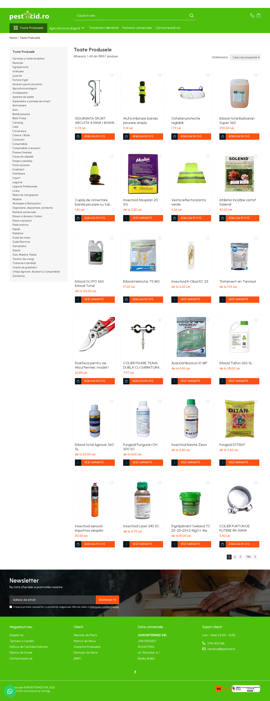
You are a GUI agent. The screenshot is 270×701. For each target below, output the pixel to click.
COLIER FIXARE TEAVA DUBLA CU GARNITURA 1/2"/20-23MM (141, 365)
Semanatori (19, 246)
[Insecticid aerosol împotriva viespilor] (95, 500)
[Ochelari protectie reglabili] (191, 92)
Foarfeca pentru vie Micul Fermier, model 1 (92, 365)
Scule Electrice (21, 241)
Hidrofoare (18, 173)
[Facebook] (135, 672)
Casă (15, 126)
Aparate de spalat (23, 96)
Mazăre (17, 199)
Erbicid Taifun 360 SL (235, 363)
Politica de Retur (85, 641)
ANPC (77, 658)
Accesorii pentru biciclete (27, 84)
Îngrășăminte (20, 67)
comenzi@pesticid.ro (221, 649)
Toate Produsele (31, 28)
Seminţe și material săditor (28, 58)
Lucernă (17, 75)
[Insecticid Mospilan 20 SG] (143, 174)
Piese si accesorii (22, 220)
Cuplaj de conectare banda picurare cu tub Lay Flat (92, 202)
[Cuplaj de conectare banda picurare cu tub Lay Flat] (95, 174)
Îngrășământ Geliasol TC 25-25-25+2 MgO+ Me (191, 528)
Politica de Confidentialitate (104, 607)
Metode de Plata (85, 635)
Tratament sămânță (103, 28)
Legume (17, 182)
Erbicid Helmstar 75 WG (141, 281)
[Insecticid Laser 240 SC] (143, 500)
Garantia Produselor (87, 647)
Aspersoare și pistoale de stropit (31, 101)
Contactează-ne (168, 28)
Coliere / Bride (21, 135)
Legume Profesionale (24, 186)
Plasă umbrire (20, 224)
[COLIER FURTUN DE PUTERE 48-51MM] (239, 500)
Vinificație (18, 71)
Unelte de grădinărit (24, 267)
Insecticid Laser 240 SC (141, 526)
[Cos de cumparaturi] (258, 15)
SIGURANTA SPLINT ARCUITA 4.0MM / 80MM (94, 120)
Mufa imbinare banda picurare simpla (140, 120)
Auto (15, 109)
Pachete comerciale (137, 28)
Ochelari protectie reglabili (185, 120)
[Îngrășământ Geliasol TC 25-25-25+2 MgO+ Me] (191, 500)
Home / (14, 38)
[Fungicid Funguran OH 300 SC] (143, 419)
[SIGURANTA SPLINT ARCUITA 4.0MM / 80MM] (95, 92)
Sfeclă (16, 250)
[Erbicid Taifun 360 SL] (239, 337)
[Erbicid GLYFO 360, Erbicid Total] (95, 255)
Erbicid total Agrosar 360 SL (94, 446)
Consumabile (19, 143)
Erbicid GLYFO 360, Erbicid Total (90, 283)
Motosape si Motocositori (26, 203)
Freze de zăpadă (22, 156)
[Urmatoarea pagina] (255, 557)
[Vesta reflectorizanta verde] (191, 174)
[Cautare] (191, 15)
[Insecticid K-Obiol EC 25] (191, 255)
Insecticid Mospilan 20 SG (140, 202)
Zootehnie (18, 276)
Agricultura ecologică (65, 28)
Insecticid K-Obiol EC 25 (189, 281)
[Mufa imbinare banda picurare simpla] (143, 92)
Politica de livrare (20, 652)
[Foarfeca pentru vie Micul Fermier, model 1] (95, 337)
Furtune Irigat (20, 79)
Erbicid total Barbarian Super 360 (237, 120)
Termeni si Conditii (21, 641)
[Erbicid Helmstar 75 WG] (143, 255)
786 (248, 557)
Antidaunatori (20, 92)
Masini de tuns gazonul (25, 194)
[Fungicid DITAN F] (239, 419)
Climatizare (19, 131)
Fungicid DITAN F (232, 444)
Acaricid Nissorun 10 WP (189, 363)
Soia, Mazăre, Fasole (24, 254)
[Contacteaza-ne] (252, 15)
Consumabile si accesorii (26, 148)
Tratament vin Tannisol (237, 281)
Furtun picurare (21, 165)
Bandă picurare (21, 114)
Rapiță (16, 229)
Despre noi (16, 635)
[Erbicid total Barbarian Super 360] (239, 92)
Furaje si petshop (22, 160)
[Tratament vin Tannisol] (239, 255)
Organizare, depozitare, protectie (32, 207)
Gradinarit (18, 169)
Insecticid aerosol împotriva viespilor (89, 528)
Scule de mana (21, 237)
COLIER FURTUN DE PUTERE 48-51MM (234, 528)
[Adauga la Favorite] (112, 75)
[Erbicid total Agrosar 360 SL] (95, 419)
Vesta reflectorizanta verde (188, 202)
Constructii (18, 139)
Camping (17, 122)
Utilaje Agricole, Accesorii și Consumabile (36, 271)
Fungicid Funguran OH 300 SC (140, 446)
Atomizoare (19, 105)
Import (16, 177)
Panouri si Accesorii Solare (27, 216)
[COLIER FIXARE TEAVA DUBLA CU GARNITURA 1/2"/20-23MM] (143, 337)
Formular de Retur (86, 652)
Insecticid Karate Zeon (189, 444)
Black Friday (19, 118)
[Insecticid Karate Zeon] (191, 419)
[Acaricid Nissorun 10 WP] (191, 337)
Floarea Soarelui (22, 152)
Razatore (17, 233)
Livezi (16, 190)
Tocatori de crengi (23, 259)
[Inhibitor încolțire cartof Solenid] (239, 174)
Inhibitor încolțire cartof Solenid (237, 202)
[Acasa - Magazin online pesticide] (29, 15)
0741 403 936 (215, 643)
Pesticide (17, 62)
